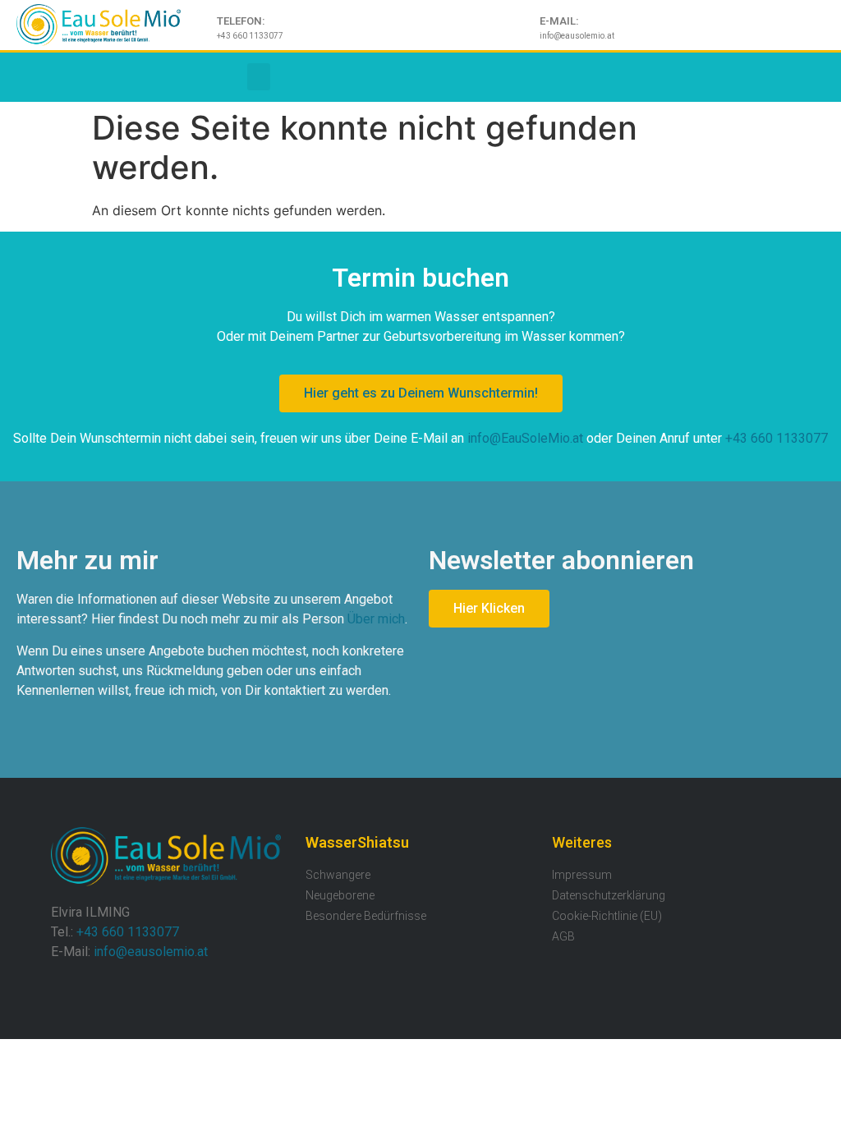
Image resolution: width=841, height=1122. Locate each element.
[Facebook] (24, 77)
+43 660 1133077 (776, 438)
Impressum (582, 874)
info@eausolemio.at (151, 951)
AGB (563, 936)
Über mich (376, 619)
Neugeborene (340, 895)
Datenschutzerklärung (608, 895)
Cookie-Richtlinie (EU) (607, 915)
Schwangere (338, 874)
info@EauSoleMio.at (525, 438)
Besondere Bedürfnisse (366, 915)
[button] (258, 76)
